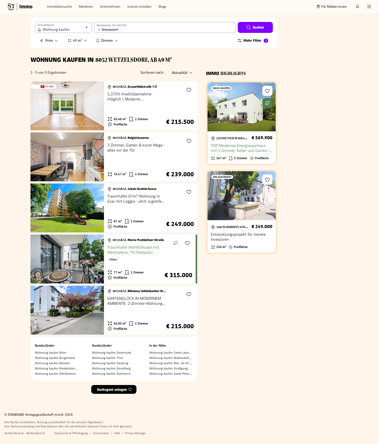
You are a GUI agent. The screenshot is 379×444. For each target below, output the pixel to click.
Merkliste (86, 7)
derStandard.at (35, 433)
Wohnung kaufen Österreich (111, 373)
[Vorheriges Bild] (38, 106)
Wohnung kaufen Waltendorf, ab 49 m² (171, 358)
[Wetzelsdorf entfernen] (99, 29)
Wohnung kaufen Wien (50, 352)
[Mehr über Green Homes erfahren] (175, 243)
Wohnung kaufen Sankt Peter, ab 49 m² (171, 373)
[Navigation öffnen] (369, 6)
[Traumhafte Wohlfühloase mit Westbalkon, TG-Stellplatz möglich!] (113, 259)
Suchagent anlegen (112, 389)
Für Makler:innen (334, 7)
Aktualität (180, 73)
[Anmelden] (357, 7)
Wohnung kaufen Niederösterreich (56, 368)
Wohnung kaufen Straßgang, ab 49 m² (171, 368)
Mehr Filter (255, 40)
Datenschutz (101, 433)
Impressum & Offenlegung (71, 433)
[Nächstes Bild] (96, 106)
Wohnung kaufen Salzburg (110, 363)
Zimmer (107, 40)
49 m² (77, 40)
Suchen (258, 27)
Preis (49, 40)
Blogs (162, 7)
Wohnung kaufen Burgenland (55, 358)
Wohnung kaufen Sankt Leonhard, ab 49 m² (171, 352)
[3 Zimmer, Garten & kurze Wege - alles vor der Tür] (113, 156)
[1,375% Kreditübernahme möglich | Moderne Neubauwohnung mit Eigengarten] (113, 105)
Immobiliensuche (59, 7)
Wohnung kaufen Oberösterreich (56, 373)
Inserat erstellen (139, 7)
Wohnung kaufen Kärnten (52, 363)
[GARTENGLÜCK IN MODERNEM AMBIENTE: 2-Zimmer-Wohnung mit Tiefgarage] (113, 310)
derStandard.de (14, 433)
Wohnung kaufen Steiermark (111, 352)
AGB (117, 433)
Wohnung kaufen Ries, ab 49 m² (171, 363)
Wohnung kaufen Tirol (107, 358)
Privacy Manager (135, 433)
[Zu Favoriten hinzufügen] (189, 90)
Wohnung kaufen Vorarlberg (111, 368)
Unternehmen (110, 7)
